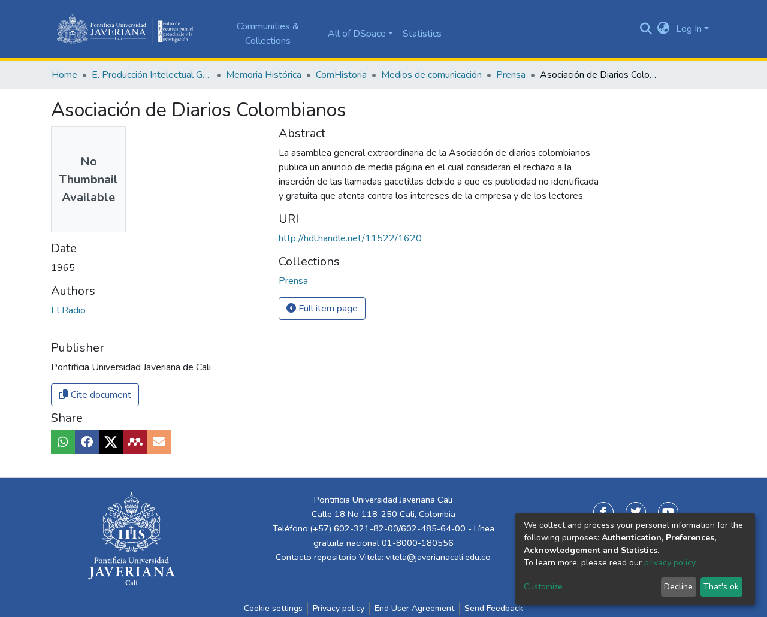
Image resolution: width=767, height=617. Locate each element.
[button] (664, 29)
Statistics (422, 33)
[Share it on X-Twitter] (111, 442)
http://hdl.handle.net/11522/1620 (350, 238)
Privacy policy (338, 608)
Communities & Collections (268, 33)
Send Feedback (493, 608)
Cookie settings (273, 608)
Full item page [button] (327, 308)
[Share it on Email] (159, 442)
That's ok (721, 586)
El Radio (68, 310)
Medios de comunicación (431, 74)
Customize (543, 586)
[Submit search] (646, 29)
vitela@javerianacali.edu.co (438, 557)
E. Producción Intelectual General (152, 74)
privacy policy (669, 562)
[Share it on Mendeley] (135, 442)
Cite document (99, 394)
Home (64, 74)
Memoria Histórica (263, 74)
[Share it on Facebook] (87, 442)
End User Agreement (414, 608)
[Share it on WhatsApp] (63, 442)
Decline (678, 586)
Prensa (511, 74)
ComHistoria (341, 74)
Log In (689, 28)
